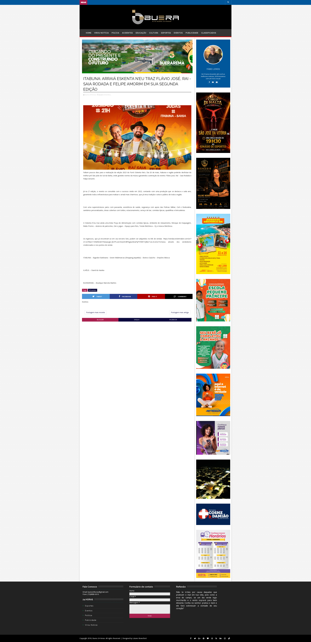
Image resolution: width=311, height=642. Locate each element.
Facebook (126, 297)
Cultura (153, 33)
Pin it (154, 297)
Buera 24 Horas (98, 638)
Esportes (166, 33)
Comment (182, 297)
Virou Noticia (91, 625)
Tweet (99, 297)
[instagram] (225, 638)
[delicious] (229, 638)
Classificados (208, 33)
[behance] (220, 638)
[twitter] (195, 638)
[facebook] (191, 638)
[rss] (216, 638)
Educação (141, 33)
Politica (88, 615)
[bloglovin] (208, 638)
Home (88, 33)
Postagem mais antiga (180, 312)
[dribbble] (212, 638)
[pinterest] (203, 638)
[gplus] (199, 638)
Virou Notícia (101, 33)
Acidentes (127, 33)
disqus (136, 320)
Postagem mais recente (95, 312)
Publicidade (192, 33)
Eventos (178, 33)
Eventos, (108, 95)
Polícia (115, 33)
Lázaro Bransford (140, 638)
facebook (173, 320)
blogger (100, 320)
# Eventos (92, 290)
